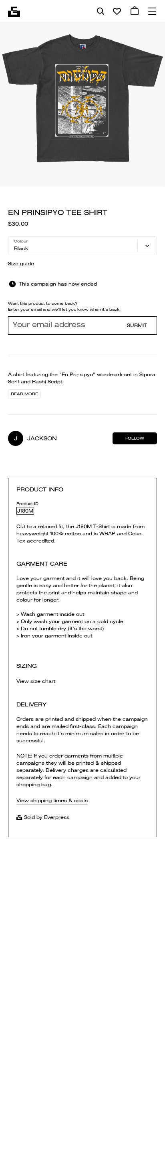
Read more (24, 394)
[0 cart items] (134, 11)
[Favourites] (117, 11)
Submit (137, 325)
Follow (134, 438)
